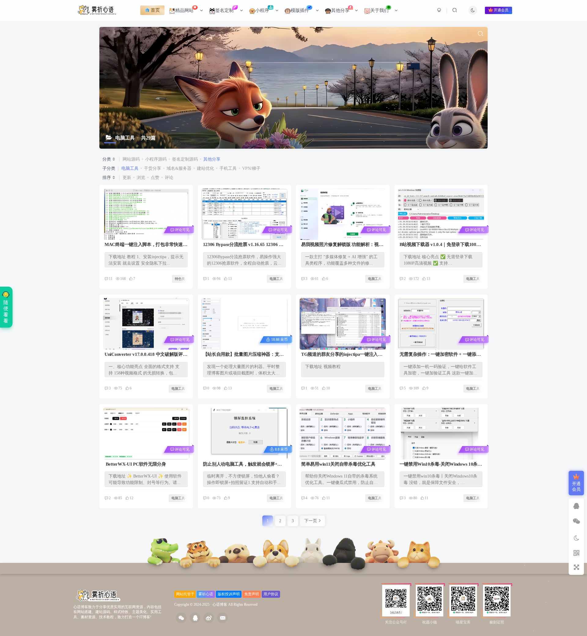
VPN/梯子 (251, 168)
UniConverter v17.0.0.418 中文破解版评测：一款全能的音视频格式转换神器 (144, 355)
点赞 (155, 177)
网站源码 (131, 159)
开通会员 (501, 10)
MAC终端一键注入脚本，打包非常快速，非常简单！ (146, 245)
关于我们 (379, 10)
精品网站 (185, 10)
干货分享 (152, 168)
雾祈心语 (205, 594)
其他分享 (341, 10)
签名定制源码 (185, 159)
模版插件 (300, 10)
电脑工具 (129, 168)
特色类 (114, 193)
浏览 (141, 177)
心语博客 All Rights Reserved (234, 605)
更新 (127, 177)
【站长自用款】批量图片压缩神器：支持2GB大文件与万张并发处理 (243, 355)
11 (111, 279)
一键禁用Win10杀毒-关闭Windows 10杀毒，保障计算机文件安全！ (439, 464)
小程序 (262, 10)
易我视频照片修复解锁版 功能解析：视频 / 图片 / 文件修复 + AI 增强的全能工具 (342, 245)
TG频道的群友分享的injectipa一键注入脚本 (341, 355)
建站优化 (205, 168)
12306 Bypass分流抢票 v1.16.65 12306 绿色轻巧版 (243, 245)
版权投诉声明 (229, 594)
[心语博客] (98, 595)
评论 (169, 177)
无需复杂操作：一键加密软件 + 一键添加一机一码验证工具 (440, 355)
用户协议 (271, 594)
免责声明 (251, 594)
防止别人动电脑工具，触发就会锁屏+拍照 (242, 464)
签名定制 (225, 10)
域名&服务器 (179, 168)
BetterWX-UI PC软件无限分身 (135, 464)
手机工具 (228, 168)
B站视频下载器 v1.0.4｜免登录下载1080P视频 (441, 245)
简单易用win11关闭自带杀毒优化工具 (338, 464)
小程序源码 (156, 159)
